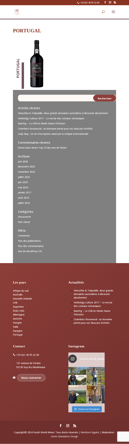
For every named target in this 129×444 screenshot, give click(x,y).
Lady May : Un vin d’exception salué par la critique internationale (53, 133)
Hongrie (17, 322)
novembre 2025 (26, 171)
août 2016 (23, 197)
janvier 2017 (24, 192)
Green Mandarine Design (64, 436)
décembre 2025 (26, 166)
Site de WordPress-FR (30, 251)
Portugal (18, 334)
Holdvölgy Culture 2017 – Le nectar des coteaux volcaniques (51, 118)
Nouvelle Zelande (22, 298)
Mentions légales (90, 432)
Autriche (17, 318)
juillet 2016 (24, 202)
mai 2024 (23, 187)
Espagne (17, 330)
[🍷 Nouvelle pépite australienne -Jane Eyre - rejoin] (96, 394)
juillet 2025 (24, 177)
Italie (15, 326)
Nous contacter (31, 377)
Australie (18, 294)
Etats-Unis (18, 310)
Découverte (24, 216)
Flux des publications (29, 240)
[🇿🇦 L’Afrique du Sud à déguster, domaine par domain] (77, 394)
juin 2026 (23, 161)
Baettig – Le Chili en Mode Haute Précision (41, 123)
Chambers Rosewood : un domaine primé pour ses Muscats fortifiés (55, 128)
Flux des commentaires (31, 246)
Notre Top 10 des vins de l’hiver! (49, 147)
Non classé (24, 222)
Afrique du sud (21, 290)
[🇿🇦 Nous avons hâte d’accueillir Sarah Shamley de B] (96, 376)
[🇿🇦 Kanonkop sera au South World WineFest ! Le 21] (77, 376)
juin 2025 (23, 182)
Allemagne (19, 314)
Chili (15, 302)
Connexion (24, 235)
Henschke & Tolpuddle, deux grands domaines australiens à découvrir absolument (63, 113)
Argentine (18, 306)
